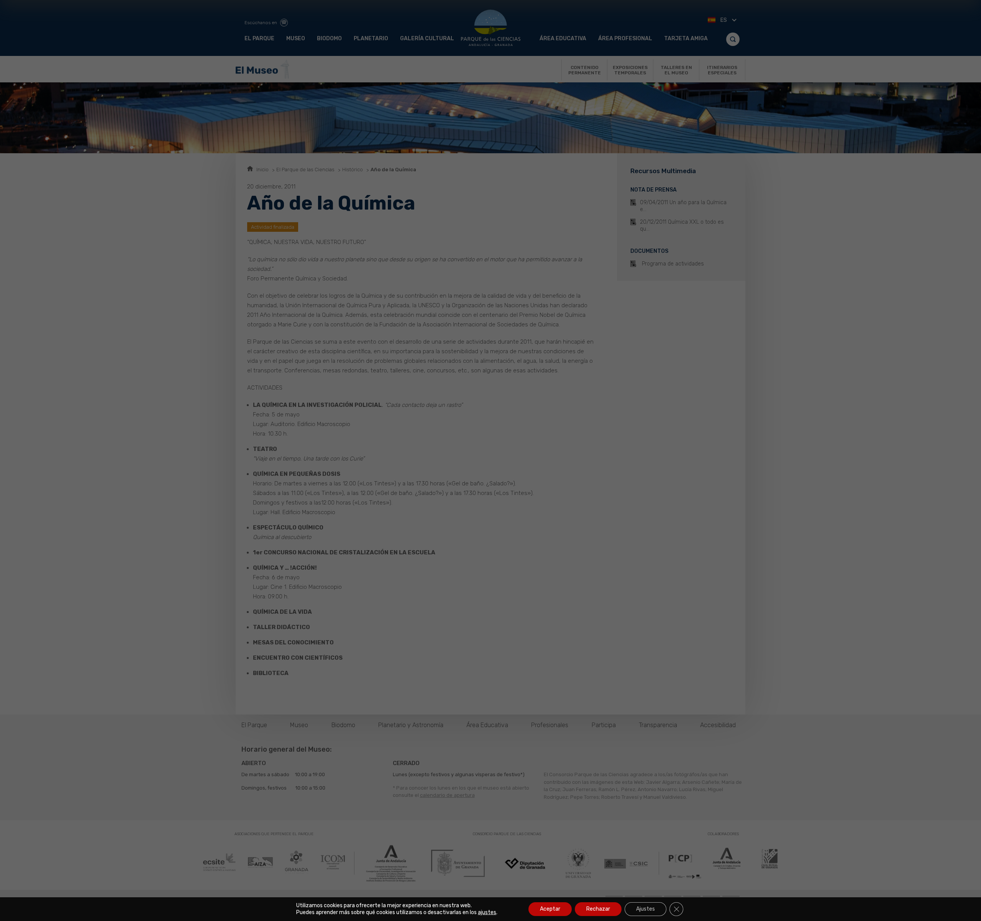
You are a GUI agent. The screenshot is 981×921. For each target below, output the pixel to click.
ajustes (487, 912)
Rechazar (598, 909)
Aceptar (550, 909)
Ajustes (645, 909)
